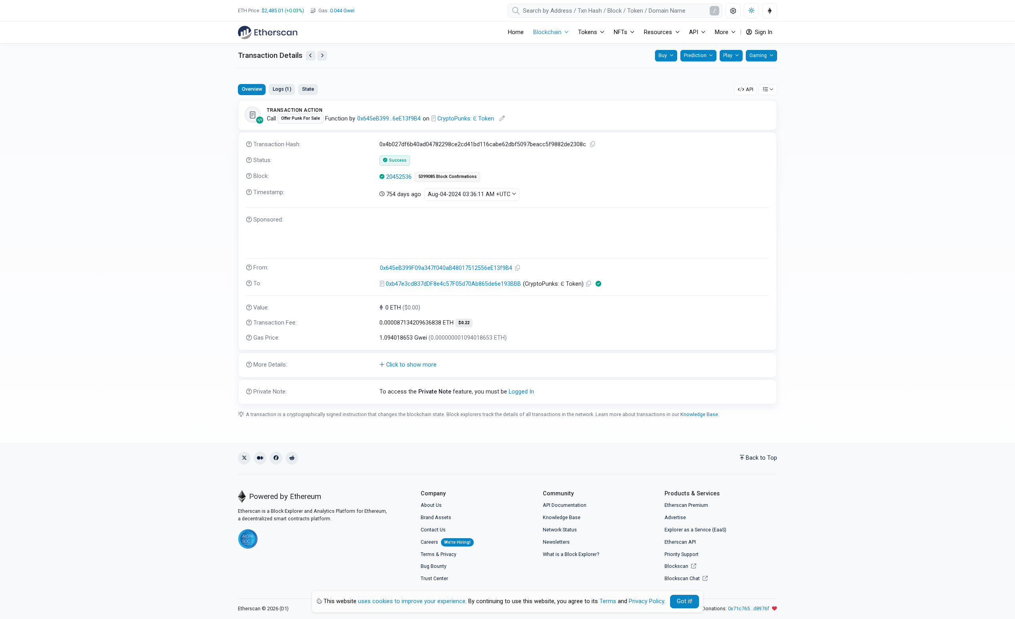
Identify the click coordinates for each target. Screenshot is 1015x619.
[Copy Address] (517, 268)
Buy (663, 55)
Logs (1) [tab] (282, 89)
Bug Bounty (433, 566)
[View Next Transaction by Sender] (322, 56)
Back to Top (761, 458)
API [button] (693, 32)
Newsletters (556, 542)
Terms (428, 554)
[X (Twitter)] (244, 458)
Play (727, 55)
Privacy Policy (646, 601)
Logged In (521, 391)
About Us (431, 505)
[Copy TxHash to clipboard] (592, 144)
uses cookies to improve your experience (411, 601)
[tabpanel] (507, 252)
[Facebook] (276, 458)
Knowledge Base (699, 414)
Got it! (684, 601)
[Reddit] (291, 458)
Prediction (695, 55)
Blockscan (677, 566)
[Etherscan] (267, 32)
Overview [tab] (252, 89)
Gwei (342, 10)
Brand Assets (436, 517)
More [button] (721, 32)
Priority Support (682, 554)
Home (516, 32)
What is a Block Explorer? (571, 554)
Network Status (560, 530)
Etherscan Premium (686, 505)
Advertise (675, 517)
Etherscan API (680, 542)
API (749, 89)
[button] (507, 365)
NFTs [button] (620, 32)
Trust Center (434, 578)
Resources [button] (658, 32)
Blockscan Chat (683, 578)
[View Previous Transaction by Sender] (311, 56)
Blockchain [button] (547, 32)
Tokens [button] (587, 32)
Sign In (762, 32)
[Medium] (260, 458)
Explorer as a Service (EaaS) (695, 530)
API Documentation (564, 505)
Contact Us (433, 530)
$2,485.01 (272, 10)
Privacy (448, 554)
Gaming (758, 55)
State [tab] (308, 89)
